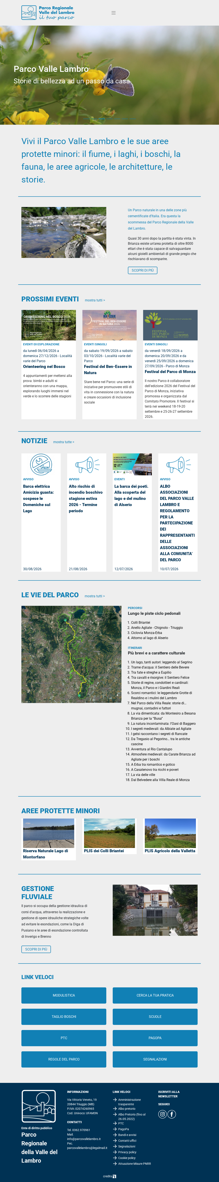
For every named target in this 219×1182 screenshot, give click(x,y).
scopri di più (143, 270)
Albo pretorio (126, 1108)
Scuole (155, 1017)
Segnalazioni (155, 1059)
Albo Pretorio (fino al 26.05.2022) (131, 1117)
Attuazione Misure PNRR (134, 1163)
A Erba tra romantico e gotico (153, 764)
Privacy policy (127, 1152)
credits (108, 1176)
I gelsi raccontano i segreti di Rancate (159, 734)
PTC (64, 1038)
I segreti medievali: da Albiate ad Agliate (161, 729)
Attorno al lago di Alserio (149, 638)
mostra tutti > (95, 300)
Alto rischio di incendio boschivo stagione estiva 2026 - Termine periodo (86, 498)
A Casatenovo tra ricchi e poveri (155, 770)
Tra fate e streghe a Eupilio (151, 672)
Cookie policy (127, 1158)
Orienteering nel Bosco (44, 366)
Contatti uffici (127, 1140)
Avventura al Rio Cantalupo (151, 749)
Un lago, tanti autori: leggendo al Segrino (161, 662)
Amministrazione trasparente (129, 1102)
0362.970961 (81, 1130)
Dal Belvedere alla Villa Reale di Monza (160, 780)
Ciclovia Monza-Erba (146, 633)
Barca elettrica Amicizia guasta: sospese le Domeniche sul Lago (38, 498)
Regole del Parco (64, 1059)
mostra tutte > (63, 442)
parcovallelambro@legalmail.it (87, 1148)
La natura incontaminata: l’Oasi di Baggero (163, 724)
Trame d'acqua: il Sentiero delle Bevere (160, 667)
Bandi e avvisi (127, 1135)
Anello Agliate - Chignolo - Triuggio (157, 628)
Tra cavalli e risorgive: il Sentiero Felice (160, 678)
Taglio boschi (64, 1017)
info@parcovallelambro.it (84, 1139)
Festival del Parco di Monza (170, 371)
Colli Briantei (140, 623)
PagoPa (155, 1038)
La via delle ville (143, 775)
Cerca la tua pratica (155, 995)
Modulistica (64, 995)
